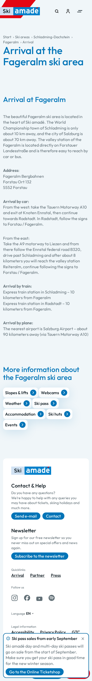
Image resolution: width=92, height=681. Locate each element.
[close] (83, 639)
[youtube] (39, 598)
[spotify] (52, 598)
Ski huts (55, 414)
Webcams (50, 392)
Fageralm (11, 42)
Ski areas (22, 37)
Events (11, 424)
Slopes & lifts (16, 392)
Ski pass (41, 403)
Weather (13, 403)
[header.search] (56, 11)
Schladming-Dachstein (51, 37)
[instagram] (14, 598)
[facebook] (27, 598)
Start (7, 37)
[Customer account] (68, 11)
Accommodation (20, 414)
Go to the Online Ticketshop (34, 671)
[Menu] (80, 11)
